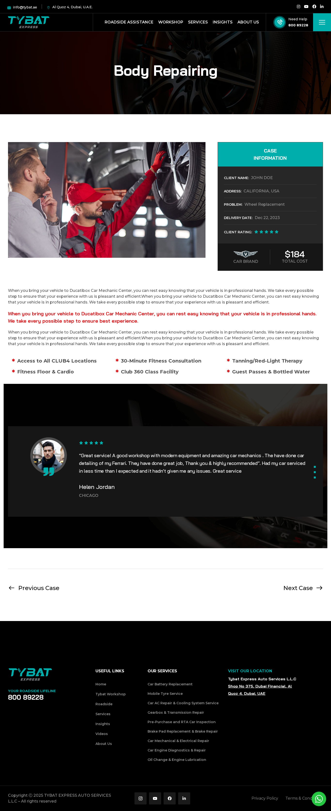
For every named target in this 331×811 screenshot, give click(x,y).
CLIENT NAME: (236, 178)
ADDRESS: (232, 191)
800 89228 (298, 25)
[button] (315, 467)
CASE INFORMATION (270, 154)
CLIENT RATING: (238, 232)
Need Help (297, 19)
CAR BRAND (245, 261)
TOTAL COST (295, 261)
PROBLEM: (233, 204)
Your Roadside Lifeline (32, 691)
